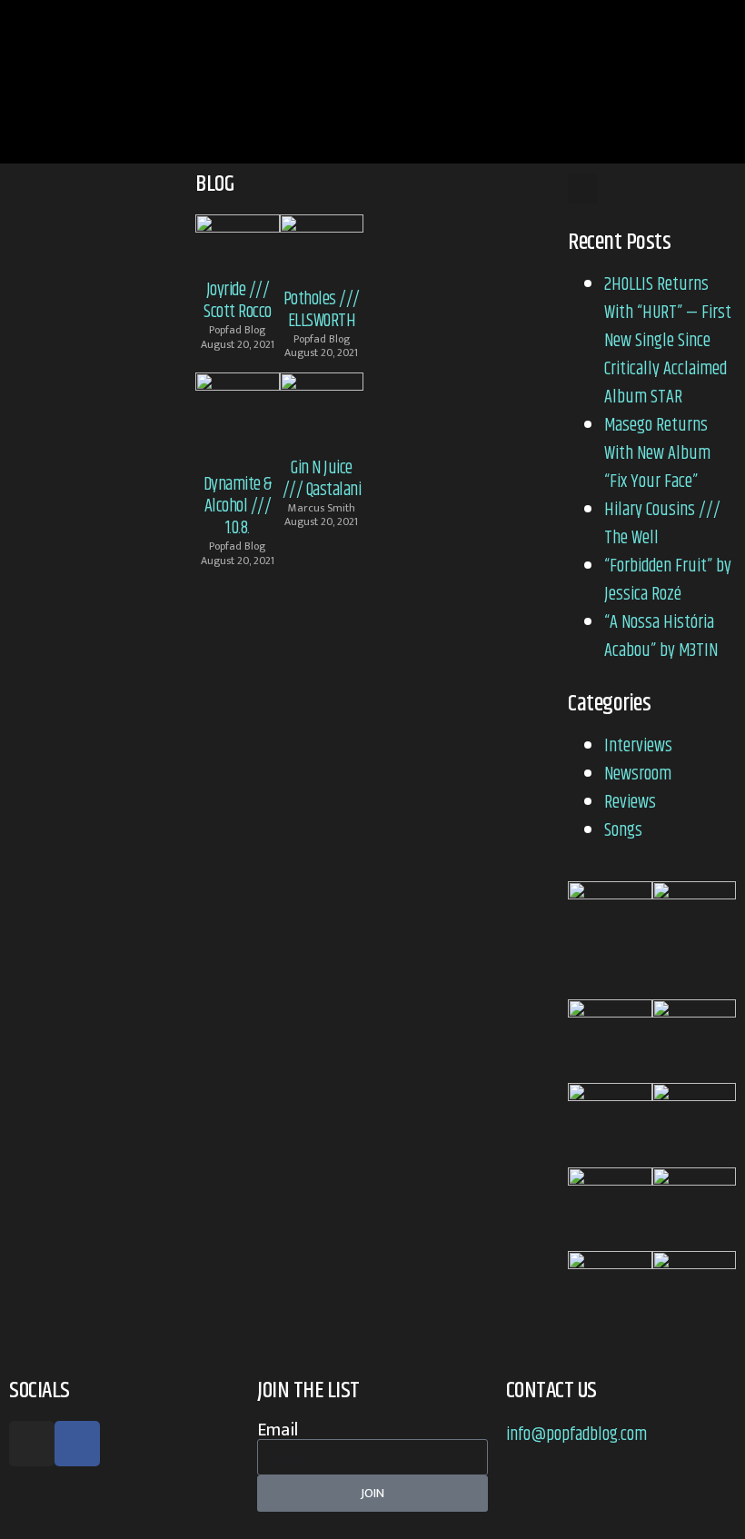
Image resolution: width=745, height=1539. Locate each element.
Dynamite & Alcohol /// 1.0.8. (238, 506)
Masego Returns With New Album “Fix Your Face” (657, 454)
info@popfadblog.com (576, 1435)
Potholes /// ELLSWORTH (321, 310)
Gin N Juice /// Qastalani (322, 479)
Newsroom (637, 774)
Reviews (630, 803)
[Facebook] (77, 1443)
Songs (623, 831)
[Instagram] (32, 1443)
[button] (680, 82)
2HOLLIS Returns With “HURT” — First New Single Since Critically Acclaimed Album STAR (667, 341)
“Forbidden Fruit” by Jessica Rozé (667, 580)
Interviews (638, 746)
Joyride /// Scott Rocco (238, 301)
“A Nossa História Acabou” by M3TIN (662, 637)
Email (277, 1430)
